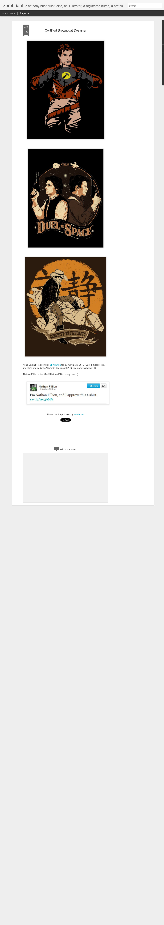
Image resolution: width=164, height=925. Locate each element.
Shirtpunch (55, 364)
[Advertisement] (126, 75)
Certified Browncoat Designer (65, 30)
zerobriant (79, 414)
